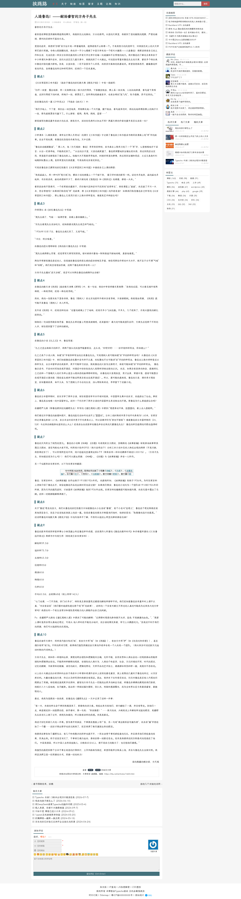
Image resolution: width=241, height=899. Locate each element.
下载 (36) (171, 195)
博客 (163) (171, 178)
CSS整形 (136, 887)
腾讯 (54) (171, 187)
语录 (98, 770)
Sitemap (104, 895)
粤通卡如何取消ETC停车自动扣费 (189, 152)
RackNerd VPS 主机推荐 (179, 25)
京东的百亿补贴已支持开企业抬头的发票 (55, 821)
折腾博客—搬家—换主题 (47, 818)
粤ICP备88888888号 (122, 895)
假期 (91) (194, 178)
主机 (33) (171, 204)
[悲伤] (41, 854)
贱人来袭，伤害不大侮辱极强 (49, 807)
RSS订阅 (93, 895)
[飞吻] (55, 854)
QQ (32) (181, 204)
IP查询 (112, 887)
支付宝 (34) (183, 200)
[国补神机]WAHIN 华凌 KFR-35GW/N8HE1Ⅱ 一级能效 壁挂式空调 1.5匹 (200, 18)
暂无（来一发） (82, 22)
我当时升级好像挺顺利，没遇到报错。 (187, 71)
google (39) (197, 191)
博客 (90, 770)
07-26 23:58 (181, 75)
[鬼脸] (46, 854)
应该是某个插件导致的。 (181, 102)
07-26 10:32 (184, 81)
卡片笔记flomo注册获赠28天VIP (182, 40)
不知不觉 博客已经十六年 (48, 811)
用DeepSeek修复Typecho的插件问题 (53, 804)
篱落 (138, 891)
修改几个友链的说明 (150, 784)
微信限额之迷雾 (182, 144)
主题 (100, 3)
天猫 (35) (193, 195)
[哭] (94, 854)
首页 (55, 3)
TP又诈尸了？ (177, 77)
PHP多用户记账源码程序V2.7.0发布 (184, 47)
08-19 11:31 (184, 60)
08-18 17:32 (182, 69)
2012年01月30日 (43, 22)
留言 (91, 3)
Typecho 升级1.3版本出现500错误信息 (55, 797)
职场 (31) (171, 208)
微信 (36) (182, 195)
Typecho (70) (172, 183)
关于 (64, 3)
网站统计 (139, 895)
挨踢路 (39, 3)
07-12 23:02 (182, 90)
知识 (118, 3)
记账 (109, 3)
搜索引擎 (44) (173, 191)
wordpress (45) (198, 187)
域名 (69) (185, 183)
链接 (73, 3)
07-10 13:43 (180, 112)
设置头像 (153, 851)
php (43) (185, 191)
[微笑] (49, 854)
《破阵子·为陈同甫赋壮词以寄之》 (183, 36)
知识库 (103, 887)
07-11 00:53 (184, 106)
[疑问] (35, 854)
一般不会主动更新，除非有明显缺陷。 (187, 114)
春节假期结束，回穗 (43, 784)
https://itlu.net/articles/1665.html (119, 774)
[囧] (88, 854)
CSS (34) (171, 200)
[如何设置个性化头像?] (153, 848)
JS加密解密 (124, 887)
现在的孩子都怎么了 (45, 801)
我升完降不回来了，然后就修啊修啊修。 (188, 108)
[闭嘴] (44, 854)
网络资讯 (57, 22)
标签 (82, 3)
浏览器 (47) (183, 187)
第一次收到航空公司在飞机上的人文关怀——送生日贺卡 (191, 136)
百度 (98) (183, 178)
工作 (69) (197, 183)
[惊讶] (58, 854)
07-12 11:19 (182, 99)
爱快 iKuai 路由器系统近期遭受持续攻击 (185, 29)
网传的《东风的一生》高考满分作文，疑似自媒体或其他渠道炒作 (196, 32)
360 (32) (192, 204)
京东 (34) (195, 200)
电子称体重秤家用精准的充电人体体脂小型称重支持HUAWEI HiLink (197, 21)
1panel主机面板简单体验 (47, 814)
